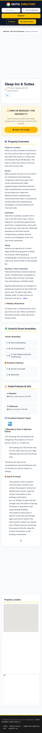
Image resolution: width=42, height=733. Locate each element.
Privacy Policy (15, 726)
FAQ (4, 728)
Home (7, 31)
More (25, 298)
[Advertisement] (21, 58)
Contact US (13, 728)
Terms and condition (31, 726)
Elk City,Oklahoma (17, 31)
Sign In (12, 22)
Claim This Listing (21, 130)
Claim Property (28, 22)
